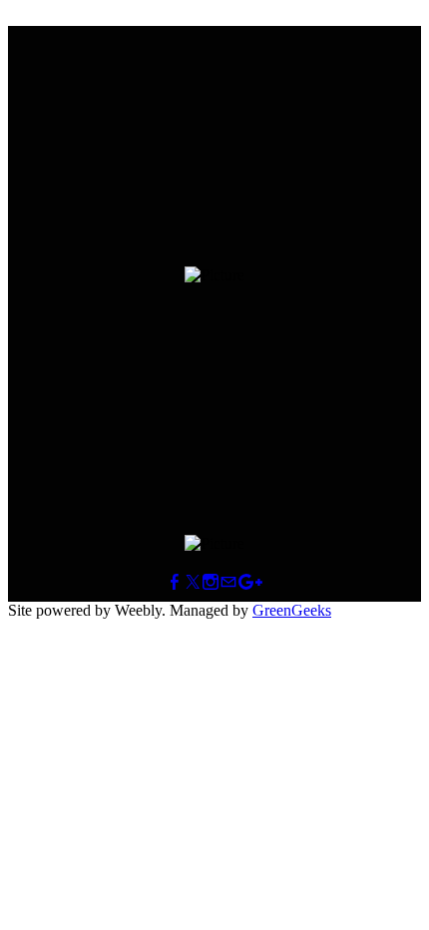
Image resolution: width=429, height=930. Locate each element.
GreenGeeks (291, 610)
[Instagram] (210, 582)
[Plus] (250, 582)
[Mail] (228, 582)
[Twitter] (193, 582)
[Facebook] (175, 582)
